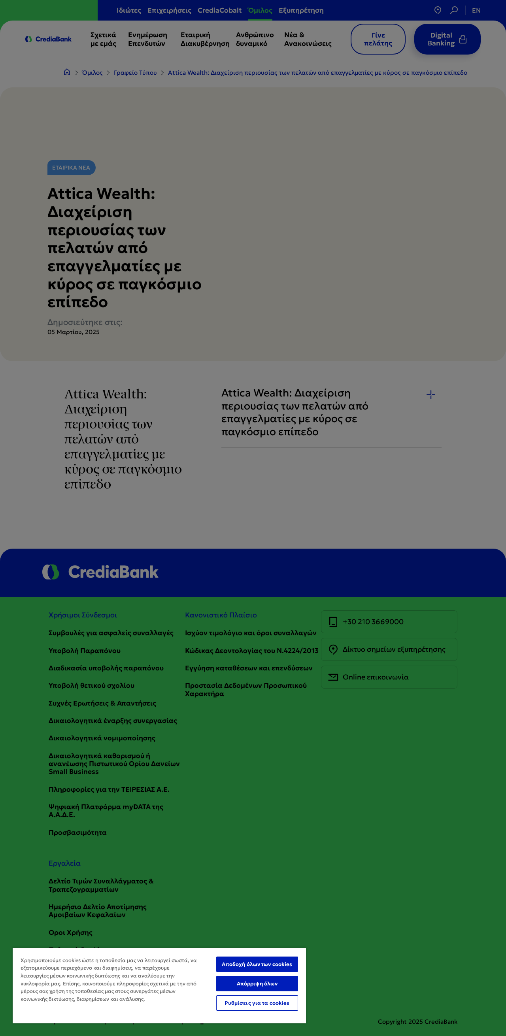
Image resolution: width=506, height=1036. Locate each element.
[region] (159, 985)
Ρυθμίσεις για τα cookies (257, 1003)
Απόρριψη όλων (257, 983)
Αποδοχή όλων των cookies (257, 964)
